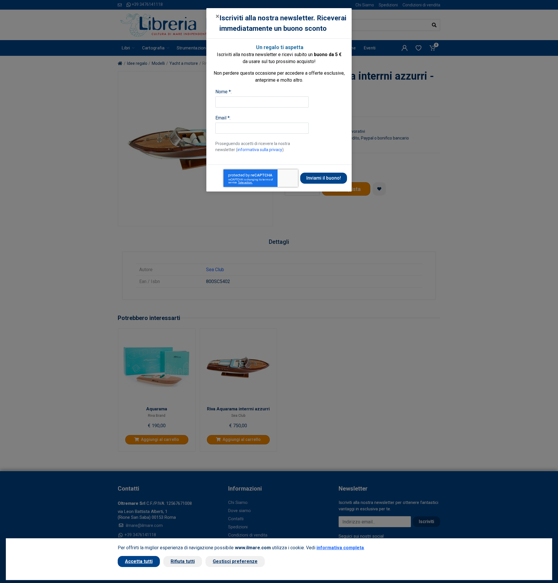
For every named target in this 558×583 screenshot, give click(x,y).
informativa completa (340, 547)
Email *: (222, 118)
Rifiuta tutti (183, 561)
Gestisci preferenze (235, 561)
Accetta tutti (139, 561)
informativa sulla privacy (259, 149)
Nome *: (223, 91)
